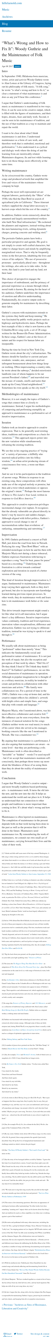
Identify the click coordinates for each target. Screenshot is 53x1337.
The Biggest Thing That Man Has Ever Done (28, 963)
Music (5, 9)
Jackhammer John (13, 980)
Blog (5, 24)
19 (13, 634)
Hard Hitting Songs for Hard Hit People (15, 1010)
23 (37, 734)
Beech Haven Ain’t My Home (18, 1048)
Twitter (19, 1333)
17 (44, 527)
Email (8, 1333)
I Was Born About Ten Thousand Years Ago (25, 967)
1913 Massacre (40, 1003)
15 (23, 490)
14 (11, 460)
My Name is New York (14, 1064)
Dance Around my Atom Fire (31, 1030)
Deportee (29, 1003)
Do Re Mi (19, 948)
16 (34, 497)
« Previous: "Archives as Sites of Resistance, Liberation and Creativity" (24, 1306)
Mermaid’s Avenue (29, 1054)
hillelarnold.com (12, 3)
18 (24, 563)
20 (25, 686)
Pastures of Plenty (35, 957)
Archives (7, 17)
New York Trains (26, 1039)
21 (38, 704)
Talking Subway (12, 1039)
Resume (6, 31)
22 (47, 713)
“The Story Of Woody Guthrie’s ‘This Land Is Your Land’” (27, 1150)
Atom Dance (16, 1030)
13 (13, 437)
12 (47, 387)
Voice (18, 1054)
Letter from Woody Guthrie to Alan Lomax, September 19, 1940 (29, 874)
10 (29, 376)
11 (44, 383)
